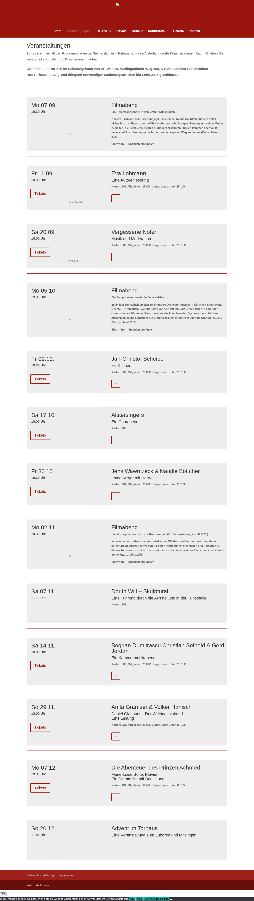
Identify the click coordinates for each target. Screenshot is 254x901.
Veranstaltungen (78, 31)
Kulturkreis (156, 31)
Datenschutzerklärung (41, 875)
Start (57, 31)
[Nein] (171, 899)
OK (3, 894)
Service (120, 31)
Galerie (178, 31)
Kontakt (194, 31)
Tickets (40, 194)
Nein (139, 898)
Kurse (102, 31)
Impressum (66, 875)
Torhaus (137, 31)
